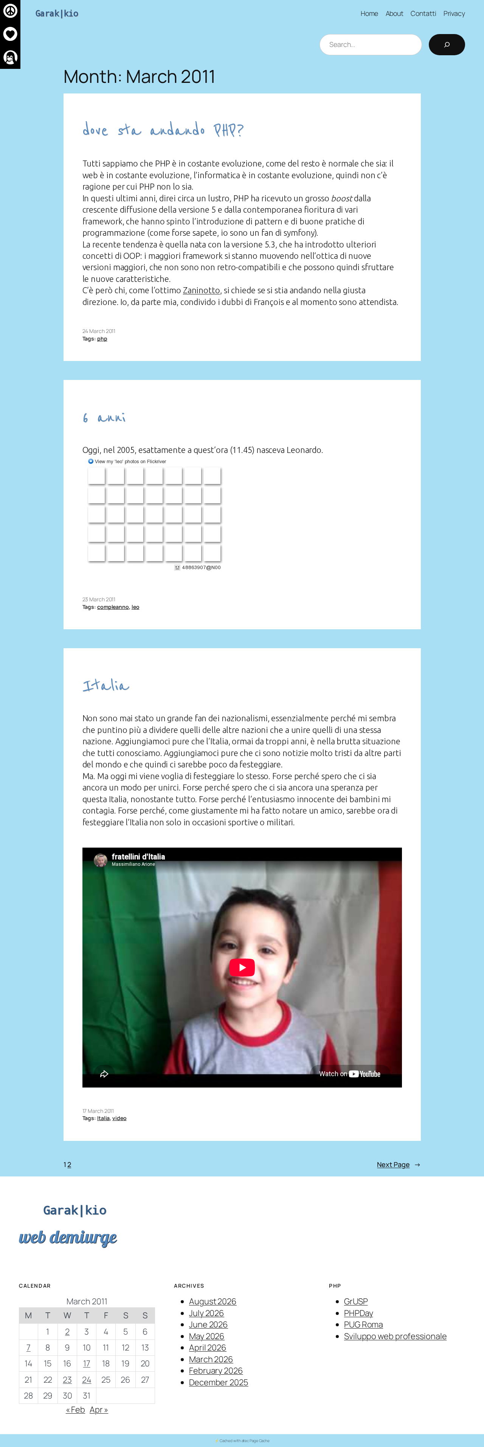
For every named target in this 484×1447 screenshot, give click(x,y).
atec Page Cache (256, 1440)
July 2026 (206, 1313)
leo (136, 606)
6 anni (104, 417)
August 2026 (213, 1301)
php (102, 338)
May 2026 (207, 1336)
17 (86, 1363)
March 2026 (211, 1359)
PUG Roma (363, 1324)
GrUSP (356, 1301)
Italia (105, 685)
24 (87, 1379)
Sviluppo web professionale (395, 1336)
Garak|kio (57, 13)
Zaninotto (201, 290)
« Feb (75, 1409)
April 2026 (207, 1347)
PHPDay (358, 1313)
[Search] (447, 44)
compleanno (113, 606)
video (119, 1118)
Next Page (398, 1164)
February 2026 (216, 1370)
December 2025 (218, 1382)
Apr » (99, 1409)
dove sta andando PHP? (163, 130)
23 (67, 1379)
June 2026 (208, 1324)
